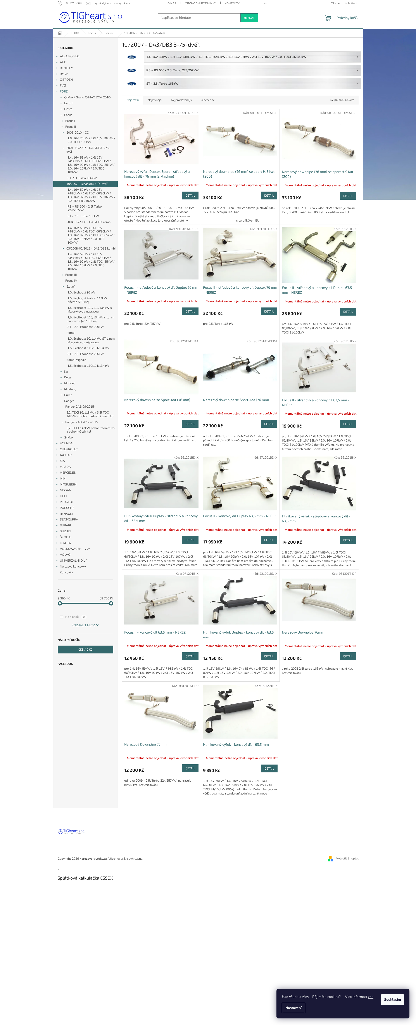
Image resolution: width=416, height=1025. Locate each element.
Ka (66, 372)
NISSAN (65, 490)
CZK (334, 3)
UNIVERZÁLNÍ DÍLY (73, 561)
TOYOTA (65, 543)
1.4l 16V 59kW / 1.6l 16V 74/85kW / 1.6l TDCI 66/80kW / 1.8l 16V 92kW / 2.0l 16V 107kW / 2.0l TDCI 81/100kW (91, 195)
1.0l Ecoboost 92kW (81, 292)
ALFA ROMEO (69, 56)
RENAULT (66, 514)
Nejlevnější (155, 100)
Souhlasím (392, 999)
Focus (68, 115)
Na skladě (75, 617)
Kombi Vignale (76, 360)
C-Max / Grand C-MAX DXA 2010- (87, 97)
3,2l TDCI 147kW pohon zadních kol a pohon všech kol (91, 430)
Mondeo (69, 383)
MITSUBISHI (68, 484)
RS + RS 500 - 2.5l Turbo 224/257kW (84, 208)
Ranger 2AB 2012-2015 (81, 422)
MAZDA (65, 467)
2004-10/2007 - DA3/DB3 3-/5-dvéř (88, 150)
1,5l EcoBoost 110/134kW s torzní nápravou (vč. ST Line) (90, 319)
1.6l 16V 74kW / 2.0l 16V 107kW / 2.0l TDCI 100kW (91, 140)
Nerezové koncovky (73, 566)
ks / (85, 649)
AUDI (63, 62)
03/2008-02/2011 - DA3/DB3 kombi (91, 248)
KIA (62, 461)
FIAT (63, 86)
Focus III (71, 275)
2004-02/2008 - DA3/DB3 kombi (88, 222)
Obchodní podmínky (200, 3)
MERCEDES (68, 473)
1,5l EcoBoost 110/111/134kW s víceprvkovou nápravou (89, 310)
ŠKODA (65, 537)
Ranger (69, 401)
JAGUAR (66, 455)
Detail (190, 195)
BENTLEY (66, 68)
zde (370, 996)
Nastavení (293, 1008)
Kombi (70, 333)
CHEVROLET (69, 449)
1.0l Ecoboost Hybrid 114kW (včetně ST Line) (87, 300)
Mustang (70, 389)
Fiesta (68, 109)
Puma (68, 395)
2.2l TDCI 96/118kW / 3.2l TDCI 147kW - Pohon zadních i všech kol (90, 414)
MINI (63, 479)
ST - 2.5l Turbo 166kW (83, 216)
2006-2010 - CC (77, 133)
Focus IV (71, 281)
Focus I (70, 121)
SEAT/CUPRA (69, 519)
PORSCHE (67, 508)
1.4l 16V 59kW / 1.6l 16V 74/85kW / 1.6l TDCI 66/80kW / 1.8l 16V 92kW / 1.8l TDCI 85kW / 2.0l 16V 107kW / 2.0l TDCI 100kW (90, 164)
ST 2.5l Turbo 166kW (82, 178)
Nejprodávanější (181, 100)
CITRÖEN (66, 80)
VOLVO (65, 555)
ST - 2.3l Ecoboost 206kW (85, 327)
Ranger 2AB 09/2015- (80, 407)
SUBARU (66, 525)
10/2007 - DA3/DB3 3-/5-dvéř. (87, 184)
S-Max (68, 437)
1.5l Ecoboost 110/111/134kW (88, 348)
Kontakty (232, 3)
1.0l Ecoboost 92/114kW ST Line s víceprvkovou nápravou (91, 340)
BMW (64, 74)
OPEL (64, 496)
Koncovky (66, 572)
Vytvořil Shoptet (347, 858)
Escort (68, 103)
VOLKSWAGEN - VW (75, 549)
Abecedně (208, 100)
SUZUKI (65, 531)
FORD (64, 91)
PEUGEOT (67, 502)
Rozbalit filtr (83, 625)
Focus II (70, 127)
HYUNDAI (67, 443)
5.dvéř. (70, 287)
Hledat (249, 17)
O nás (171, 3)
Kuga (67, 377)
